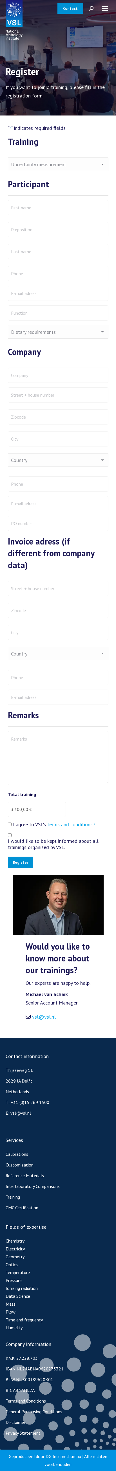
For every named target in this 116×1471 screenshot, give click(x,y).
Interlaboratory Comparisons (33, 1186)
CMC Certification (22, 1207)
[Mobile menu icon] (104, 8)
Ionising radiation (22, 1288)
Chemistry (15, 1241)
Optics (12, 1264)
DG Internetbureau (63, 1456)
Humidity (14, 1327)
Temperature (18, 1272)
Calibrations (17, 1154)
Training (13, 1197)
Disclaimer (15, 1422)
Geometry (15, 1256)
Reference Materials (25, 1175)
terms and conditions (70, 824)
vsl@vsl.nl (44, 1017)
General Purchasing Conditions (34, 1411)
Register (20, 862)
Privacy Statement (23, 1433)
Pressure (14, 1280)
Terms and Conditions (26, 1401)
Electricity (15, 1249)
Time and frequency (24, 1320)
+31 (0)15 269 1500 (30, 1102)
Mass (10, 1304)
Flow (10, 1312)
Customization (20, 1165)
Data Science (18, 1296)
